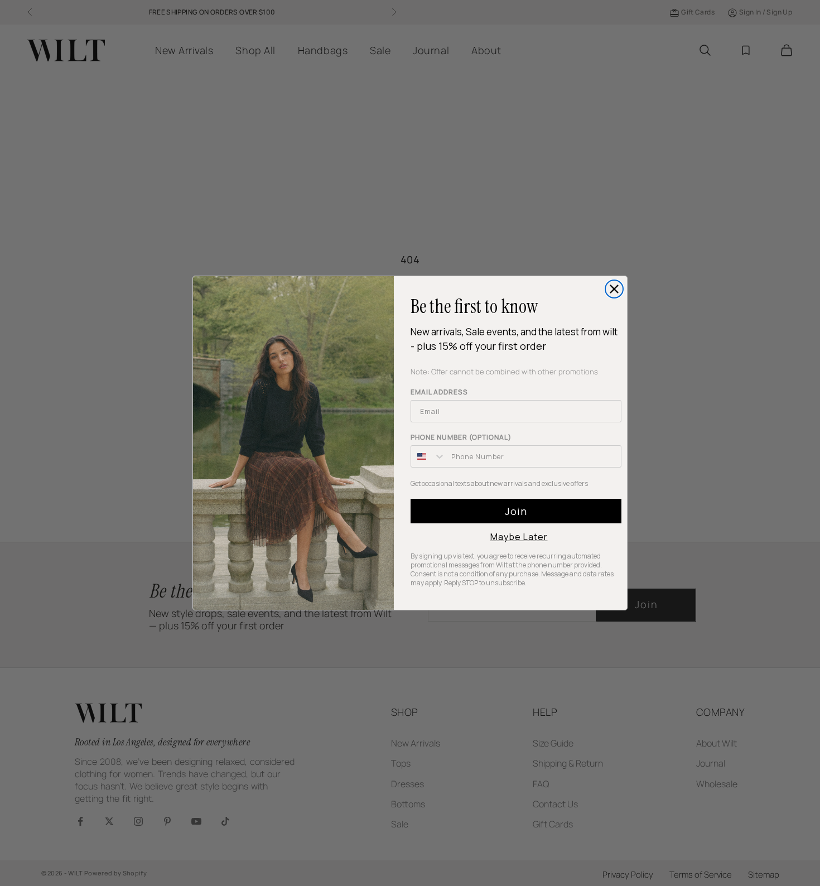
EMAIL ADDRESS (439, 392)
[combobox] (428, 456)
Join (516, 511)
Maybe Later (519, 537)
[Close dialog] (614, 289)
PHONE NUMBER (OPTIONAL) (461, 437)
